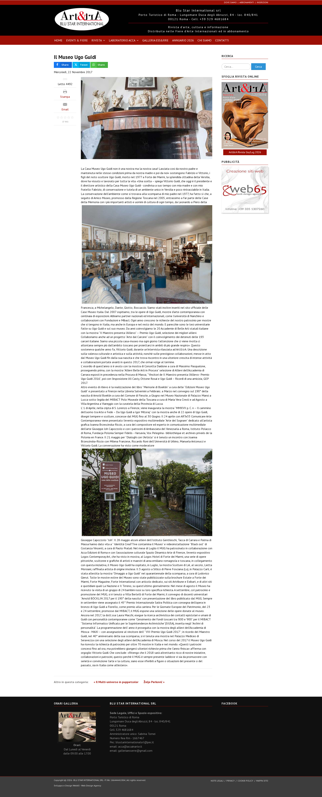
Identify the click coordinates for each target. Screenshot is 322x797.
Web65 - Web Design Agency (87, 785)
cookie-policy (245, 780)
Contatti (222, 40)
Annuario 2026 (183, 40)
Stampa (65, 96)
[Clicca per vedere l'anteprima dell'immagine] (146, 118)
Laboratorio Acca (122, 40)
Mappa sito (262, 780)
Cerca (258, 66)
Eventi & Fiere (77, 40)
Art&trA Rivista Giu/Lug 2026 (245, 152)
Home (58, 40)
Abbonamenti (246, 2)
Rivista (96, 40)
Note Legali (217, 780)
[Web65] (245, 189)
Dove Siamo (230, 2)
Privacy (230, 780)
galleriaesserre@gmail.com (135, 750)
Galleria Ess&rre (155, 40)
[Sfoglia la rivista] (245, 115)
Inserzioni (262, 2)
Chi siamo (204, 40)
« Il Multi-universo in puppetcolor (116, 682)
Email (65, 109)
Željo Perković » (154, 682)
